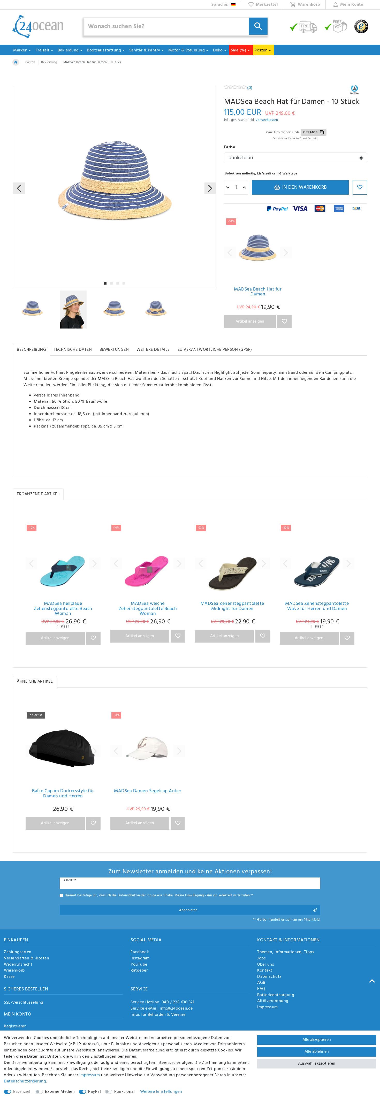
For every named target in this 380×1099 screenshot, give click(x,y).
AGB (261, 983)
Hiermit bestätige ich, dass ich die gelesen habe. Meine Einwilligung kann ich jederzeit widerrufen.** (159, 895)
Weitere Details (153, 349)
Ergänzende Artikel (38, 494)
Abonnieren (188, 910)
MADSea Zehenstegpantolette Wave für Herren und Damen (317, 606)
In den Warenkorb (304, 187)
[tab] (31, 350)
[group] (258, 250)
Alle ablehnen (317, 1051)
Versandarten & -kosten (26, 958)
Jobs (261, 958)
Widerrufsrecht (18, 965)
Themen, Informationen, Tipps (285, 952)
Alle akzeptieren (316, 1039)
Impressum (267, 1007)
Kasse (9, 977)
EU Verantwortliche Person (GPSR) (215, 349)
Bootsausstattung (104, 50)
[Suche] (258, 26)
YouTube (139, 965)
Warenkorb (14, 970)
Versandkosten (266, 120)
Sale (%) (238, 50)
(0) (250, 88)
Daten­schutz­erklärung (25, 1081)
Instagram (140, 958)
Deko (218, 50)
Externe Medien (60, 1092)
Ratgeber (139, 970)
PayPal (94, 1092)
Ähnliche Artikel (35, 681)
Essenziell (22, 1092)
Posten (261, 50)
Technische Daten (73, 349)
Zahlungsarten (18, 952)
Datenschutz (269, 977)
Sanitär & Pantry (144, 50)
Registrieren (15, 1026)
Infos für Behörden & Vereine (158, 1014)
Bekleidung (68, 50)
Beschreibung (31, 349)
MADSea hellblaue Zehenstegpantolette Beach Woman (63, 608)
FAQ (261, 989)
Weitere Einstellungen (161, 1092)
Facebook (140, 952)
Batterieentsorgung (275, 995)
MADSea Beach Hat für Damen (258, 292)
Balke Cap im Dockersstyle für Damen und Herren (63, 794)
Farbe (229, 147)
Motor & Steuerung (186, 50)
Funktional (124, 1092)
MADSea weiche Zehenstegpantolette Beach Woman (148, 608)
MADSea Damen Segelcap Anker (147, 792)
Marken (20, 50)
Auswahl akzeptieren (316, 1063)
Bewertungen (114, 349)
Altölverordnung (272, 1001)
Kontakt (264, 970)
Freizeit (43, 50)
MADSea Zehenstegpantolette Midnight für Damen (232, 606)
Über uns (265, 965)
